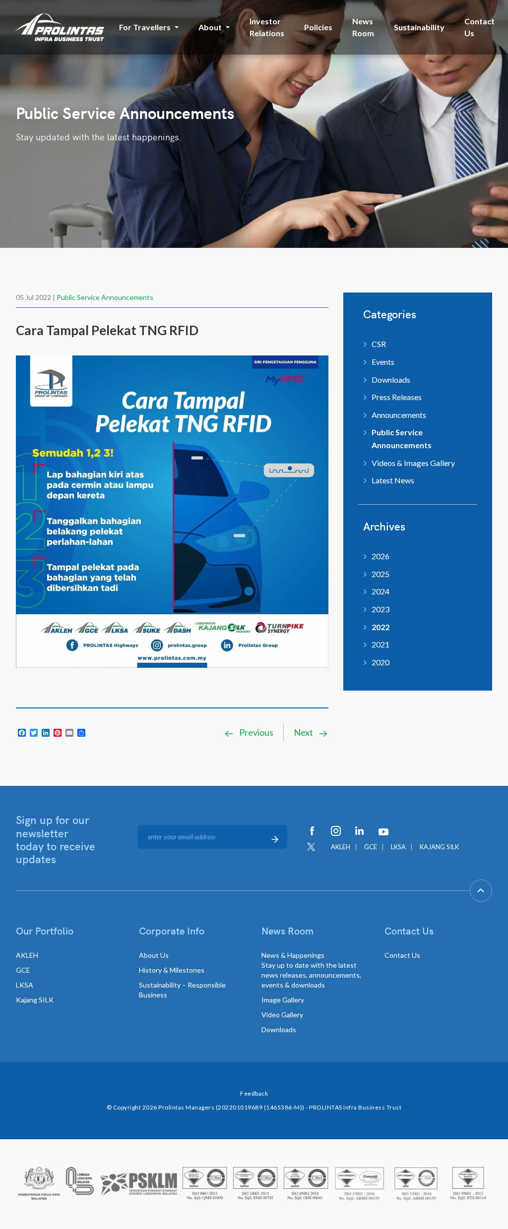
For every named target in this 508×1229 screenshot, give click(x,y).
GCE (370, 847)
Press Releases (397, 397)
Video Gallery (282, 1014)
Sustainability (419, 27)
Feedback (254, 1093)
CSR (379, 344)
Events (383, 361)
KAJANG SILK (439, 847)
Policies (318, 27)
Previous (255, 732)
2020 (380, 662)
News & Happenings (311, 970)
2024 (380, 591)
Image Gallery (282, 999)
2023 (380, 609)
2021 (380, 644)
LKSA (398, 847)
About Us (154, 955)
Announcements (399, 414)
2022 (380, 627)
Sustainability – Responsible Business (182, 990)
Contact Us (479, 27)
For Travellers (145, 27)
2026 (380, 556)
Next (304, 732)
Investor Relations (267, 27)
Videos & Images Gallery (413, 463)
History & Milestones (171, 970)
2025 (380, 574)
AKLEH (340, 847)
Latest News (393, 480)
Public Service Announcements (105, 297)
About (210, 27)
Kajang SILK (35, 999)
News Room (363, 27)
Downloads (391, 379)
